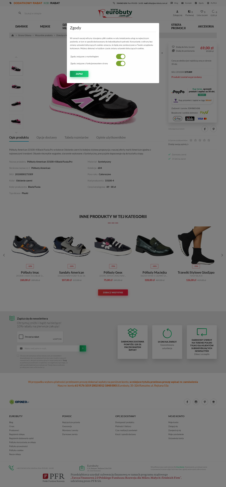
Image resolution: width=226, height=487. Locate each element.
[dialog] (113, 243)
